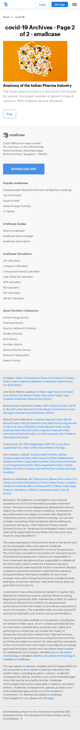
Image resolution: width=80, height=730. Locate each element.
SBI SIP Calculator (13, 298)
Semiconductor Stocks (17, 349)
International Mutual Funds (19, 433)
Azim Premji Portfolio (44, 458)
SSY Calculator (12, 292)
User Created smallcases (26, 381)
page (51, 698)
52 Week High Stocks (48, 391)
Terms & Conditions (52, 377)
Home (6, 16)
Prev (10, 114)
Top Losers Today (52, 395)
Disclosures (32, 377)
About (19, 377)
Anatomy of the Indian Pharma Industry (37, 85)
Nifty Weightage (33, 444)
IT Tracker (9, 211)
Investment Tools (53, 381)
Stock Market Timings (51, 447)
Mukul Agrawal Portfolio (49, 465)
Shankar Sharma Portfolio (40, 468)
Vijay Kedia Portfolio (36, 461)
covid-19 (19, 16)
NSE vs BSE (30, 447)
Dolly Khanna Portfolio (63, 461)
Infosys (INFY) (44, 486)
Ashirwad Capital (49, 489)
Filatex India (61, 486)
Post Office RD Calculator (18, 276)
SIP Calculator (11, 260)
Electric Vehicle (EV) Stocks (19, 328)
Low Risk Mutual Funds (50, 433)
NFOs (49, 412)
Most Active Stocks (39, 398)
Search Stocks (11, 360)
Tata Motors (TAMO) (25, 489)
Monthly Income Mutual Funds (43, 426)
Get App (60, 4)
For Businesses (12, 384)
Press (68, 381)
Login (42, 4)
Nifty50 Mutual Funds (33, 423)
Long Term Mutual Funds (53, 430)
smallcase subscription (16, 241)
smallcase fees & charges (18, 236)
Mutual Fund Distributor (30, 412)
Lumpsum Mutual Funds (47, 419)
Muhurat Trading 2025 (16, 355)
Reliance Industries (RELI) (19, 486)
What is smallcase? (14, 230)
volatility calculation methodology (52, 655)
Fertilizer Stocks (12, 344)
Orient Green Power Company (58, 482)
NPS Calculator (12, 282)
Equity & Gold (11, 200)
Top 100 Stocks (12, 195)
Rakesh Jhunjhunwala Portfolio (39, 454)
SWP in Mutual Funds (55, 405)
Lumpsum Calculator (15, 266)
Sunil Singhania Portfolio (18, 465)
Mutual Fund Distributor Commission (45, 409)
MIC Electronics (38, 479)
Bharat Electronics (60, 479)
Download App (23, 169)
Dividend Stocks (12, 333)
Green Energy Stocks (16, 317)
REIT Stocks (10, 339)
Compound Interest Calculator (21, 271)
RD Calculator (11, 287)
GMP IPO (50, 444)
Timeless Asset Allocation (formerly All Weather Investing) (37, 189)
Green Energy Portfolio (17, 206)
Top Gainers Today (29, 395)
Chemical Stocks (13, 322)
